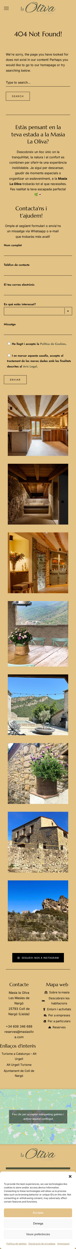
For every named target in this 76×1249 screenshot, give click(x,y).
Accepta (38, 1212)
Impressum (63, 1243)
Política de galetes (16, 1243)
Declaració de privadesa (41, 1243)
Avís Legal (30, 366)
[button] (70, 1176)
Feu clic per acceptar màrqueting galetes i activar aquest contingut (38, 1116)
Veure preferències (38, 1234)
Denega (38, 1223)
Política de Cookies (53, 344)
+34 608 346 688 (19, 1026)
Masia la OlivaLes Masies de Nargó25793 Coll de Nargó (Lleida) (19, 1003)
